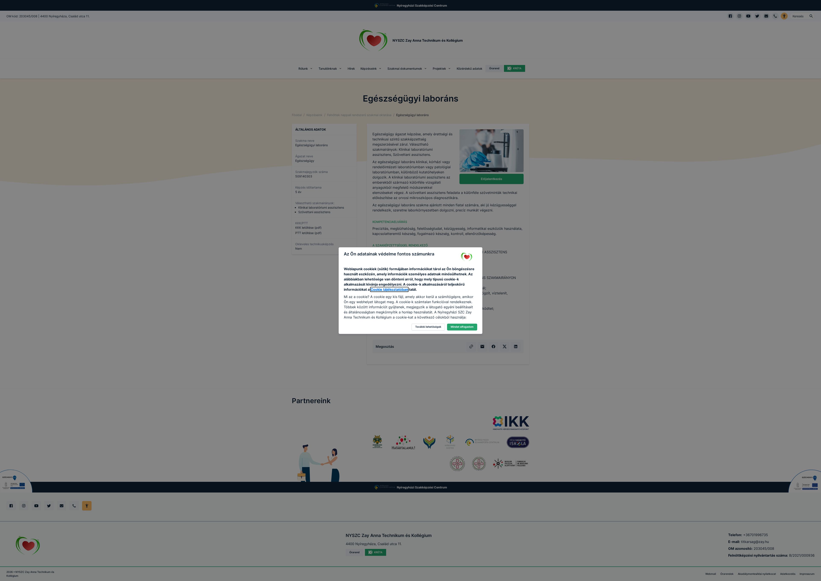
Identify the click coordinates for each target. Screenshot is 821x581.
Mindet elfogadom (462, 326)
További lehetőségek (428, 326)
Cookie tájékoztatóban (389, 289)
